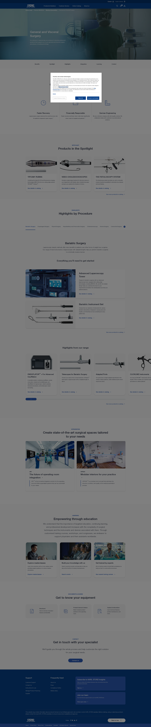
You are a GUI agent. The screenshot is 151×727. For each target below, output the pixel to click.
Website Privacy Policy (63, 86)
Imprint (54, 93)
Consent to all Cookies (93, 98)
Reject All (80, 98)
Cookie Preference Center (59, 98)
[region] (76, 87)
